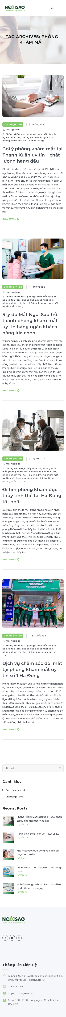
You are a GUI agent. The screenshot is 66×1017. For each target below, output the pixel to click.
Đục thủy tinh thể (15, 790)
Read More (9, 218)
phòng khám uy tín (13, 481)
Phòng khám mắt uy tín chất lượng (23, 140)
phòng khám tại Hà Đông (39, 478)
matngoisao (13, 129)
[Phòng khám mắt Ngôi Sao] (15, 8)
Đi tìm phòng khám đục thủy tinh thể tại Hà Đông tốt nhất (31, 495)
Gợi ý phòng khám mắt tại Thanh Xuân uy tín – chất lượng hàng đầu (32, 155)
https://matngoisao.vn (20, 993)
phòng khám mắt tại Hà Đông (19, 303)
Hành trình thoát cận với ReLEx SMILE (38, 833)
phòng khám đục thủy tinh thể (23, 468)
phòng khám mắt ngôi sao (37, 137)
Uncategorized (13, 124)
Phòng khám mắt (16, 134)
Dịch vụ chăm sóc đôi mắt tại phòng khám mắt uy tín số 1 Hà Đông (32, 669)
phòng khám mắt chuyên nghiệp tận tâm (32, 471)
